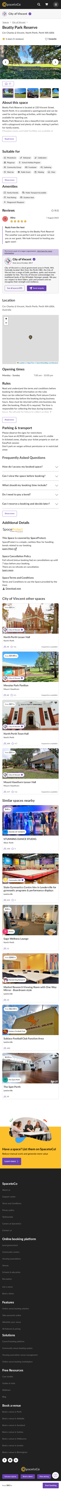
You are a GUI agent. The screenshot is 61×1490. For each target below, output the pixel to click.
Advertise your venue (11, 1322)
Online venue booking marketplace (17, 1362)
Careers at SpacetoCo (11, 1224)
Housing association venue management (20, 1355)
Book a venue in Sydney (12, 1432)
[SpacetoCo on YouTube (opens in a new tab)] (10, 1460)
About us (6, 1190)
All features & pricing (11, 1329)
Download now (13, 588)
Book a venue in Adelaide (13, 1419)
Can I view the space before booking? (23, 476)
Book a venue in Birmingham (14, 1452)
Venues (5, 1266)
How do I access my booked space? (22, 467)
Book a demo (8, 1294)
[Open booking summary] (46, 4)
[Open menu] (56, 4)
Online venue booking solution (15, 1309)
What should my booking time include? (24, 485)
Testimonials (7, 1217)
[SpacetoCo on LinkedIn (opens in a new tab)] (16, 1460)
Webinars (6, 1390)
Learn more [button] (7, 570)
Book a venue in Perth (12, 1412)
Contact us (7, 1231)
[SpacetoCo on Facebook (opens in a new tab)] (4, 1460)
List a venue (7, 1287)
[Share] (51, 606)
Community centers (10, 1252)
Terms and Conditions (11, 1204)
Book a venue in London (12, 1446)
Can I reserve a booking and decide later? (26, 504)
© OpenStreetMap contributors (46, 363)
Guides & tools (8, 1383)
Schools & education (11, 1272)
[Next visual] (55, 62)
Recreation (7, 1279)
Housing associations (11, 1259)
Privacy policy (8, 1210)
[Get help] (55, 1475)
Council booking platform (13, 1342)
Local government (10, 1245)
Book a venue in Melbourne (14, 1439)
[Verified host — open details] (30, 14)
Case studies (7, 1377)
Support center (8, 1197)
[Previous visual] (5, 62)
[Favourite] (55, 606)
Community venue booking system (17, 1348)
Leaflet (21, 363)
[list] (30, 1210)
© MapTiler (30, 363)
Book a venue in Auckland (13, 1425)
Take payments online (11, 1315)
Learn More (8, 549)
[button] (39, 4)
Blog (4, 1397)
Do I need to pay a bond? (16, 494)
